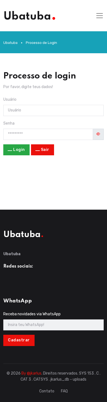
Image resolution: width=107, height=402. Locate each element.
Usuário (9, 99)
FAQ (64, 391)
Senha (9, 123)
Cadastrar (19, 340)
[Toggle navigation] (99, 15)
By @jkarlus (31, 373)
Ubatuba (10, 43)
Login (19, 149)
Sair (45, 149)
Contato (46, 391)
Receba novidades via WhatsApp (32, 314)
